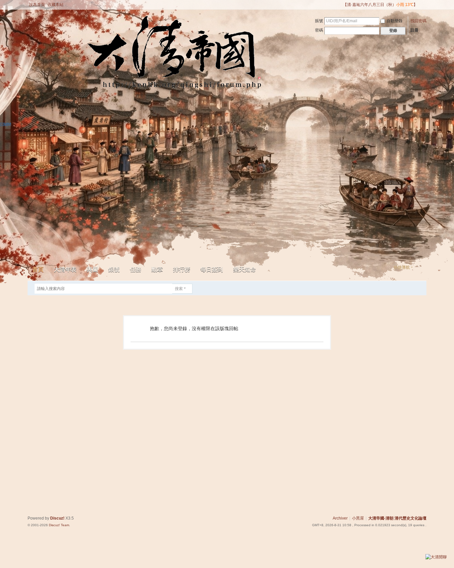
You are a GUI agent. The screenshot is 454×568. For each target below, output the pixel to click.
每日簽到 (211, 269)
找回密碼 (418, 21)
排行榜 (181, 269)
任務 (135, 269)
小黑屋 (358, 518)
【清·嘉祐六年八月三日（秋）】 (380, 4)
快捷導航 (402, 267)
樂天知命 (244, 269)
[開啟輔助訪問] (340, 5)
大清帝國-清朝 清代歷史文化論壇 (397, 518)
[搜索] (197, 288)
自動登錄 (394, 21)
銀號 (114, 269)
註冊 (414, 30)
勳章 (157, 269)
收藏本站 (55, 4)
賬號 (319, 21)
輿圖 (92, 269)
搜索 (179, 288)
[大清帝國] (92, 57)
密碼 (319, 30)
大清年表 (65, 269)
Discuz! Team (59, 525)
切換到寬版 (423, 7)
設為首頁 (37, 4)
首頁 (38, 269)
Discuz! (57, 518)
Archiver (340, 518)
